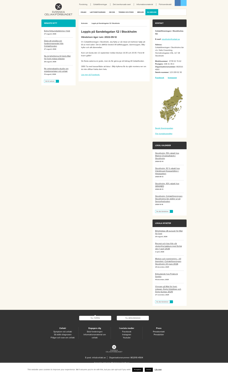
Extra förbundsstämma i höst (57, 31)
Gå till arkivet (49, 81)
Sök (184, 12)
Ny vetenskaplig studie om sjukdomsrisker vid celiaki (56, 70)
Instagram (172, 78)
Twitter (184, 3)
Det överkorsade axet (122, 4)
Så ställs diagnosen (63, 334)
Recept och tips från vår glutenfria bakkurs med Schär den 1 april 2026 (168, 246)
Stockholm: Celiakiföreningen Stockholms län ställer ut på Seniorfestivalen (168, 199)
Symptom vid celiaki (62, 331)
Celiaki (83, 12)
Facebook (178, 3)
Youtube (126, 337)
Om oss (112, 12)
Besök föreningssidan (164, 128)
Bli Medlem (151, 12)
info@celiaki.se (99, 357)
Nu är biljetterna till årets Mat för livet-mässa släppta (57, 57)
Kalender (84, 23)
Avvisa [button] (148, 370)
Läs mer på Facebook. (90, 75)
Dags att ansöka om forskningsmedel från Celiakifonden (53, 43)
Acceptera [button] (137, 370)
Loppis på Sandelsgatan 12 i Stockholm (106, 23)
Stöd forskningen (95, 331)
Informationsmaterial (145, 4)
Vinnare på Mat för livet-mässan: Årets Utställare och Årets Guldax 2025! (168, 289)
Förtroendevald (165, 4)
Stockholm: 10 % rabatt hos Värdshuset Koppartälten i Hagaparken (167, 171)
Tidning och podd (126, 12)
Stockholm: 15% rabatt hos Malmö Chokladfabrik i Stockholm (167, 156)
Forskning (83, 4)
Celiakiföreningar (100, 4)
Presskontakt (159, 331)
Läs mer (158, 369)
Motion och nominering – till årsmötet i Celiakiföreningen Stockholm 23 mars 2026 (168, 261)
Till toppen (95, 318)
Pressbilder (159, 334)
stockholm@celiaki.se (171, 39)
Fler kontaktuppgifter (163, 134)
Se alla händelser (162, 211)
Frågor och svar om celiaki (63, 337)
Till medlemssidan (132, 318)
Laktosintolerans (97, 12)
